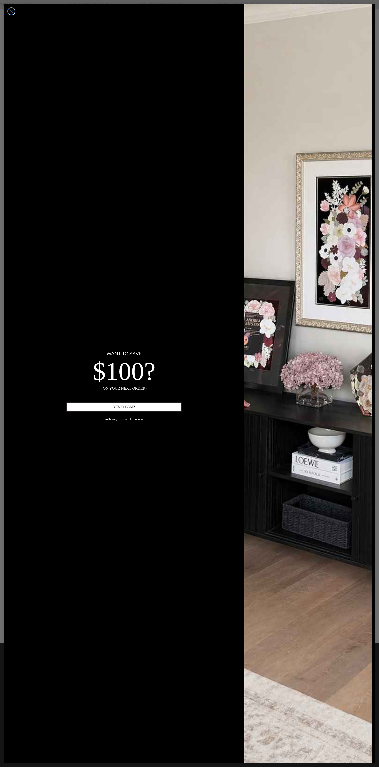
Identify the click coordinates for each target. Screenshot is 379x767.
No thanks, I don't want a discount (124, 419)
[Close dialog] (11, 11)
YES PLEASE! (124, 407)
